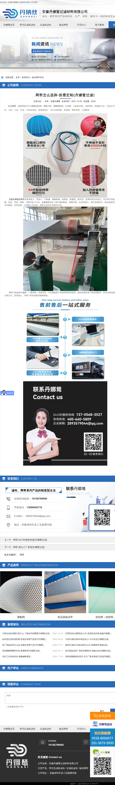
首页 (18, 77)
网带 (14, 106)
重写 (102, 710)
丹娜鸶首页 (9, 24)
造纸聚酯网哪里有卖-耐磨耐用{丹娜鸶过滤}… (22, 650)
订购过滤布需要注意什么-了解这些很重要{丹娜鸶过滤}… (26, 633)
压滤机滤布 (45, 24)
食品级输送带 (65, 617)
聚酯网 (21, 617)
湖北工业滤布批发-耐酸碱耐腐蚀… (17, 656)
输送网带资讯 (38, 77)
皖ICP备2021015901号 (88, 783)
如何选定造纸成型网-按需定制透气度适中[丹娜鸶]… (24, 639)
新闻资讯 (26, 77)
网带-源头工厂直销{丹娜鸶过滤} (29, 547)
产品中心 (81, 24)
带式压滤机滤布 (27, 24)
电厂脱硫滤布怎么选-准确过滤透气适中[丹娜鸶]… (23, 644)
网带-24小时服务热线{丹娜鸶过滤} (30, 539)
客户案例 (99, 24)
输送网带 (63, 24)
